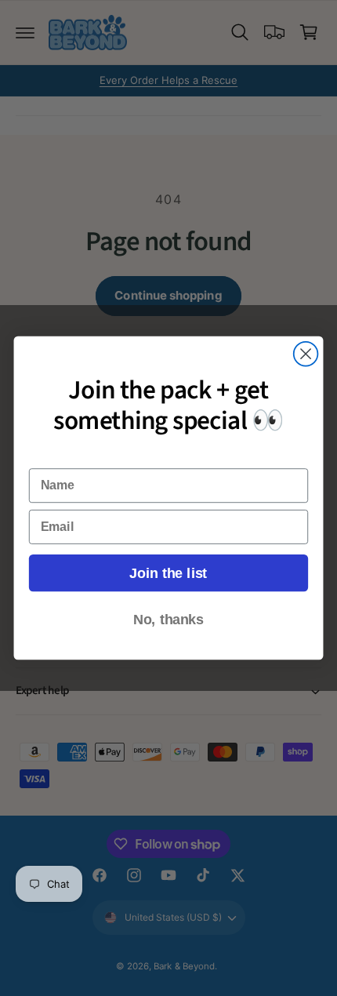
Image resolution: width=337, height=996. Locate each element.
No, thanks (168, 620)
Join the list (168, 572)
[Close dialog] (306, 354)
